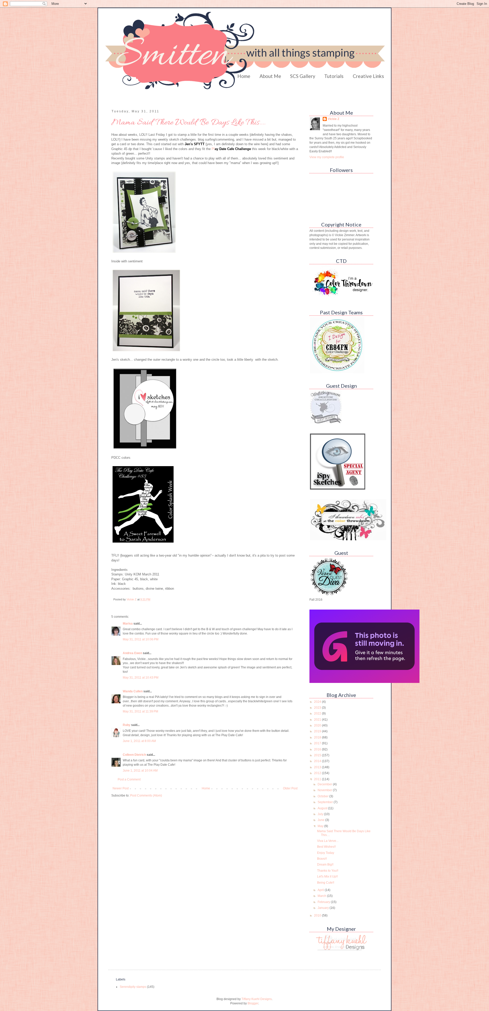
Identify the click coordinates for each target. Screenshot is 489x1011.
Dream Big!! (325, 864)
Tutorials (334, 76)
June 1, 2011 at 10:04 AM (140, 770)
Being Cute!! (325, 882)
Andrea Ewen (132, 653)
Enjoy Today (325, 853)
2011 (318, 779)
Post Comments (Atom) (146, 795)
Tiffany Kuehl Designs (256, 999)
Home (243, 76)
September (326, 802)
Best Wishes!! (326, 846)
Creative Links (368, 76)
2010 (318, 915)
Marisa (128, 623)
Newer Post (121, 788)
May (321, 826)
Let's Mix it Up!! (327, 876)
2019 (318, 731)
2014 (318, 761)
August (323, 808)
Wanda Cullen (133, 691)
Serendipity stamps (133, 987)
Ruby (126, 725)
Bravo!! (322, 858)
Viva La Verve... (327, 841)
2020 (318, 725)
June (321, 820)
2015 (318, 755)
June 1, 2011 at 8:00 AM (139, 741)
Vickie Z (333, 119)
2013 (318, 767)
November (325, 790)
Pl (231, 149)
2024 (318, 702)
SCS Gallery (302, 76)
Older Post (290, 788)
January (324, 908)
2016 (318, 749)
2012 (318, 773)
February (324, 902)
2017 (318, 743)
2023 (318, 707)
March (322, 896)
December (325, 784)
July (321, 814)
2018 (318, 737)
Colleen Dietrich (134, 755)
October (323, 796)
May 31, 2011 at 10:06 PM (140, 639)
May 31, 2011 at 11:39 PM (140, 711)
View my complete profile (326, 157)
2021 (318, 719)
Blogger (253, 1003)
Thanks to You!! (327, 870)
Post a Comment (129, 779)
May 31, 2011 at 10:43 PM (140, 677)
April (321, 890)
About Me (270, 76)
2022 (318, 713)
